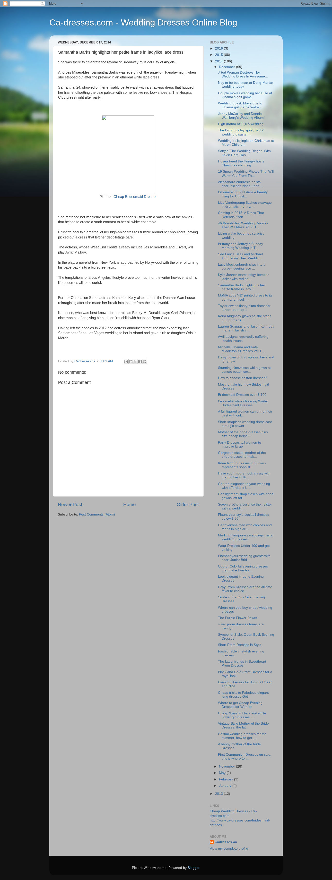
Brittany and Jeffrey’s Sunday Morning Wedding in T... (240, 246)
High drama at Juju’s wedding (240, 124)
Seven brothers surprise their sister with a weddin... (245, 506)
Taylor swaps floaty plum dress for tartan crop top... (244, 308)
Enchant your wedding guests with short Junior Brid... (244, 558)
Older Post (188, 504)
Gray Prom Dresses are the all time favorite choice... (245, 589)
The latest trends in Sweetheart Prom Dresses (242, 663)
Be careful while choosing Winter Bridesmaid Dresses (243, 403)
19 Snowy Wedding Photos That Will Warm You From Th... (246, 173)
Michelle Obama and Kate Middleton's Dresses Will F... (241, 349)
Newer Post (70, 504)
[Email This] (126, 361)
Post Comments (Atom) (97, 514)
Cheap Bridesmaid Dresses (135, 197)
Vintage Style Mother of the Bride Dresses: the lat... (243, 725)
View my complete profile (229, 848)
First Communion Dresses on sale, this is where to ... (244, 756)
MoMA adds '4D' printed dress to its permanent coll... (245, 297)
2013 (219, 793)
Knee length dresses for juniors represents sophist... (242, 465)
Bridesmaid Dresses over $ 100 (242, 395)
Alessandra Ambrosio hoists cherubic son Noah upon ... (240, 184)
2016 (219, 48)
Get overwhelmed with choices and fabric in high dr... (245, 527)
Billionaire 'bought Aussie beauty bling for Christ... (243, 194)
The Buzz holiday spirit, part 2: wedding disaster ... (241, 132)
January (225, 785)
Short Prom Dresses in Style (239, 645)
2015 (219, 55)
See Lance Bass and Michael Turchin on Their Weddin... (240, 256)
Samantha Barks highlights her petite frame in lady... (241, 287)
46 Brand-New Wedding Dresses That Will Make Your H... (243, 225)
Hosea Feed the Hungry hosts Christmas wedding (241, 163)
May (223, 773)
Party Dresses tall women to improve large (239, 444)
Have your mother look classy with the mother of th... (244, 475)
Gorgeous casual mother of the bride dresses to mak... (242, 454)
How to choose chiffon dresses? (242, 378)
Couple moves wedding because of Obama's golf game (245, 95)
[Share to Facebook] (140, 361)
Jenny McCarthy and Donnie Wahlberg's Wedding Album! (241, 115)
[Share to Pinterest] (144, 361)
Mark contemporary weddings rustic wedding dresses (245, 537)
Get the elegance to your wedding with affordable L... (244, 486)
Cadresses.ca (226, 842)
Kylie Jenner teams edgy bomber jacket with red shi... (243, 276)
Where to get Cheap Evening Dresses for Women (240, 705)
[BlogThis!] (130, 361)
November (227, 766)
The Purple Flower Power (237, 618)
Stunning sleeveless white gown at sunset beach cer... (244, 369)
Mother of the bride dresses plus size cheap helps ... (243, 434)
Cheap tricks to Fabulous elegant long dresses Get (243, 694)
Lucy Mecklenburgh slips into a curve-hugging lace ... (241, 266)
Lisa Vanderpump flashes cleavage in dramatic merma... (245, 204)
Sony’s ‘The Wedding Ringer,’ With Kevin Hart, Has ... (244, 153)
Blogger (193, 868)
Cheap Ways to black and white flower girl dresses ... (242, 715)
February (226, 779)
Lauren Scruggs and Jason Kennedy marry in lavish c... (246, 328)
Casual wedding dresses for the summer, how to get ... (242, 736)
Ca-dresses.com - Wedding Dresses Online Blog (143, 22)
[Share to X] (135, 361)
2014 (219, 61)
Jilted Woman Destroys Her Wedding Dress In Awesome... (243, 74)
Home (129, 504)
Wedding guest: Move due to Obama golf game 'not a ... (240, 105)
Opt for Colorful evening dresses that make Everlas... (243, 568)
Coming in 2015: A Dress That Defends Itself (241, 215)
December (227, 67)
